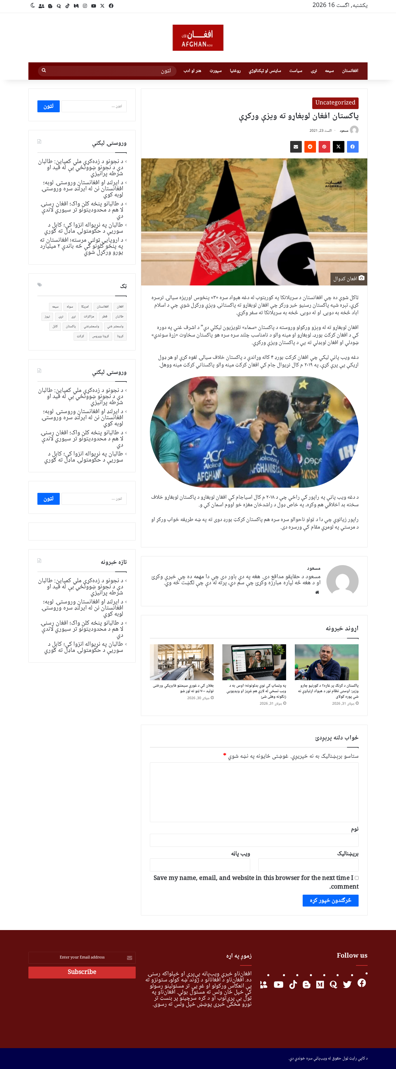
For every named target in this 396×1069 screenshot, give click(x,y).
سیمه (329, 71)
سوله (70, 307)
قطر (104, 317)
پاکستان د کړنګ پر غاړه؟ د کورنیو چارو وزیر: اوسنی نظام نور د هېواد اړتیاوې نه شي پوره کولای (328, 691)
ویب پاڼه (240, 854)
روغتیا (235, 71)
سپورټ (216, 71)
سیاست (295, 71)
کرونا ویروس (100, 336)
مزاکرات (89, 317)
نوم (355, 829)
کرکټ (80, 336)
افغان (120, 307)
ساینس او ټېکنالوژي (265, 71)
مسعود (344, 131)
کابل (55, 326)
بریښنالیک (348, 854)
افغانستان (350, 71)
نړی (73, 317)
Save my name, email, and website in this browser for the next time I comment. (256, 882)
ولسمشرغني (91, 326)
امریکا (85, 307)
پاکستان (71, 326)
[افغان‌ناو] (198, 38)
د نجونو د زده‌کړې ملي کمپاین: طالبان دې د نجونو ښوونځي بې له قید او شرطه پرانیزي (80, 167)
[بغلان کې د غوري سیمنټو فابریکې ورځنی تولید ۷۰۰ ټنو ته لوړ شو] (182, 662)
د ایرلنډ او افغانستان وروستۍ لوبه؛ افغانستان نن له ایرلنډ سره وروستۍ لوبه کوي (82, 188)
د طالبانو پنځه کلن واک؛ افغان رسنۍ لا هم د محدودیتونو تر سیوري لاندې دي (81, 210)
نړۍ (313, 71)
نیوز (47, 317)
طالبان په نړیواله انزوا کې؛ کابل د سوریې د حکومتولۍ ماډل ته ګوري (83, 228)
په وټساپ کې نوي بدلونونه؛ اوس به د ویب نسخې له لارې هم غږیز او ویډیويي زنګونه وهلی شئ (256, 691)
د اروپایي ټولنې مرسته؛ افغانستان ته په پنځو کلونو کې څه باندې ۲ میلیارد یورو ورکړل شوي (81, 246)
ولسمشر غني (115, 326)
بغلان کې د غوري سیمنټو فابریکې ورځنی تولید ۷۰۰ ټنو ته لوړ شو (183, 688)
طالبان (119, 317)
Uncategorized (335, 103)
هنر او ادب (192, 71)
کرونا (120, 336)
